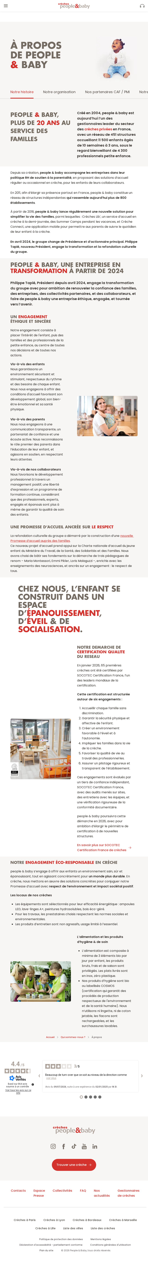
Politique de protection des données (61, 1239)
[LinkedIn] (95, 1146)
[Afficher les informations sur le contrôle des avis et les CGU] (32, 1084)
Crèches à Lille (45, 1228)
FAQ (83, 1190)
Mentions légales (101, 1239)
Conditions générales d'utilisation (110, 1244)
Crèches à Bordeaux (87, 1220)
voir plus (51, 1078)
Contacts (18, 1190)
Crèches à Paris (25, 1220)
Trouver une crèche (71, 1165)
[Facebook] (63, 1146)
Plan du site (46, 1250)
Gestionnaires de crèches (129, 1193)
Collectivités (62, 1190)
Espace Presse (39, 1193)
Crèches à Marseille (123, 1220)
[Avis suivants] (142, 1076)
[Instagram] (53, 1146)
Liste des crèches (103, 1228)
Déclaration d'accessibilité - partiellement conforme (50, 1244)
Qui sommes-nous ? (73, 1037)
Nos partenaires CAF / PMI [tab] (107, 91)
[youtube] (84, 1146)
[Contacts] (142, 6)
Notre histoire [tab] (22, 91)
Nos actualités (102, 1193)
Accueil (50, 1037)
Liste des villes (73, 1228)
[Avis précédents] (39, 1076)
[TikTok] (74, 1146)
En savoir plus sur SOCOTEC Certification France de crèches (101, 847)
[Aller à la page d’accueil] (74, 6)
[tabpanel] (74, 565)
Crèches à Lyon (54, 1220)
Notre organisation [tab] (59, 91)
